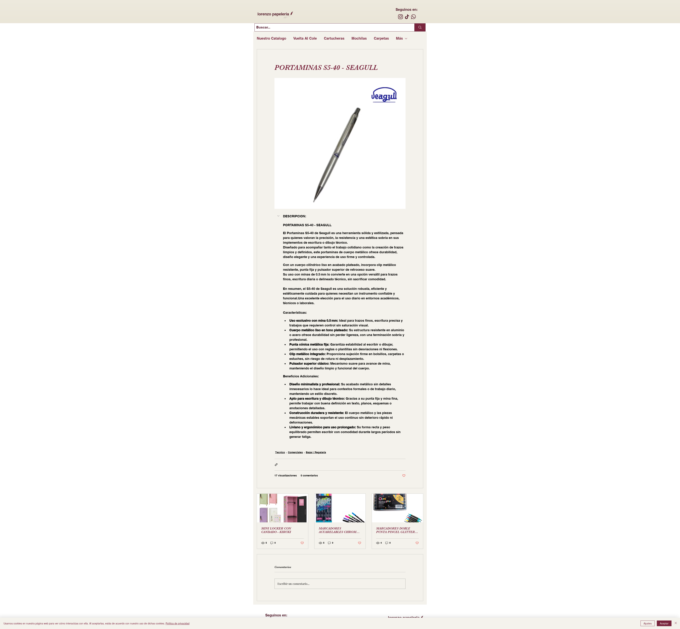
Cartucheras (334, 38)
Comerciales (295, 452)
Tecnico (280, 452)
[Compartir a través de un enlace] (276, 464)
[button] (340, 216)
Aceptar (664, 623)
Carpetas (381, 38)
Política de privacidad (177, 623)
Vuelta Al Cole (305, 38)
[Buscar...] (419, 27)
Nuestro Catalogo (271, 38)
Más (399, 38)
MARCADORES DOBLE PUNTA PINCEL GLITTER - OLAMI (396, 530)
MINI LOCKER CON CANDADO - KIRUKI (276, 530)
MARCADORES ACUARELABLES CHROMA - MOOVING (339, 530)
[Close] (676, 623)
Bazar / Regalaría (316, 452)
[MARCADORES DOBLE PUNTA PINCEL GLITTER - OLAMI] (397, 508)
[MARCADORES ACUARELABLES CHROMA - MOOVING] (340, 508)
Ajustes (648, 623)
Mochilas (359, 38)
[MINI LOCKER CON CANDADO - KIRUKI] (282, 508)
